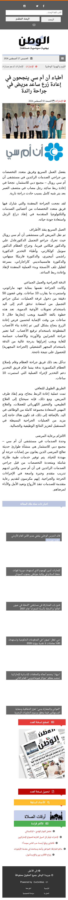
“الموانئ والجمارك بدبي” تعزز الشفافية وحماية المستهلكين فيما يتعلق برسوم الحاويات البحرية (37, 711)
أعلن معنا (28, 888)
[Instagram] (24, 6)
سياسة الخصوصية (28, 893)
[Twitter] (37, 6)
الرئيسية (46, 888)
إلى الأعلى (33, 871)
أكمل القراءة (53, 541)
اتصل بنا (46, 893)
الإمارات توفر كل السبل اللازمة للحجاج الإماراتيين (38, 837)
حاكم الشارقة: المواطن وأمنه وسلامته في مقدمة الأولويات (38, 849)
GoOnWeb (39, 882)
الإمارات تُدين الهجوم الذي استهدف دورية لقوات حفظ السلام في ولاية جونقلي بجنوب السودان (36, 572)
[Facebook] (43, 6)
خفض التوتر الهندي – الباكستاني (38, 831)
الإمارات (36, 67)
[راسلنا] (34, 25)
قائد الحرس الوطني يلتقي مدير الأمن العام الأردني (35, 536)
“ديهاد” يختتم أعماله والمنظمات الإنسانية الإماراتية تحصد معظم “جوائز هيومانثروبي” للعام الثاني (35, 676)
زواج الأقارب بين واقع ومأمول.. (38, 855)
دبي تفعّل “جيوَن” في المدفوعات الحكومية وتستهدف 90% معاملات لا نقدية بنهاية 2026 (34, 642)
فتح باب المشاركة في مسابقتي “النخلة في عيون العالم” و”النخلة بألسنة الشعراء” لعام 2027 (36, 607)
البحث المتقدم (23, 19)
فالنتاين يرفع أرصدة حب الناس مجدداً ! (38, 843)
